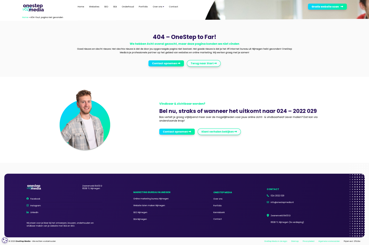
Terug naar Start (202, 63)
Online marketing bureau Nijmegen (151, 198)
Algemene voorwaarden (329, 241)
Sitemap (295, 241)
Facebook (34, 198)
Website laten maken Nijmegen (149, 205)
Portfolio (143, 6)
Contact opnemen (165, 63)
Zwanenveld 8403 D (280, 215)
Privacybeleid (308, 241)
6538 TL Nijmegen (286, 222)
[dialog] (4, 240)
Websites (94, 6)
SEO (106, 6)
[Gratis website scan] (271, 6)
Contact (173, 6)
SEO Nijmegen (140, 212)
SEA (115, 6)
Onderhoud (128, 6)
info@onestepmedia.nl (281, 202)
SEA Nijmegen (140, 219)
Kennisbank (219, 212)
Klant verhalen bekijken (218, 131)
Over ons (158, 6)
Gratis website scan (326, 6)
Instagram (35, 205)
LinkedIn (33, 212)
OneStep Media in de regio (275, 241)
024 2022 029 (276, 195)
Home (81, 6)
